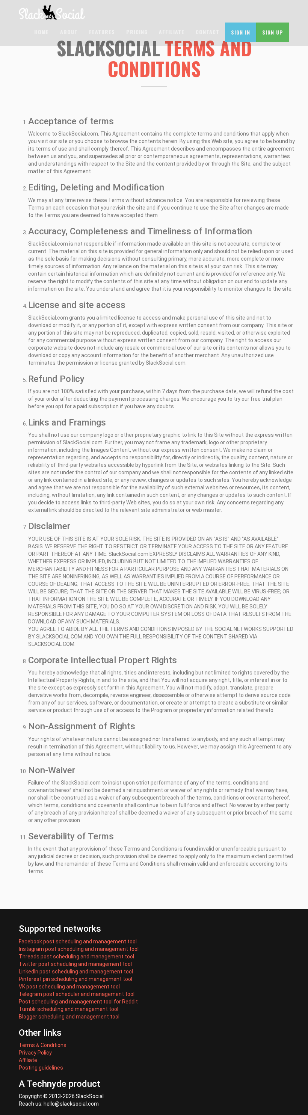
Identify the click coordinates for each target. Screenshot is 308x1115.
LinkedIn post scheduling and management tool (76, 972)
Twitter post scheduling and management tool (75, 964)
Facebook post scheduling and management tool (78, 941)
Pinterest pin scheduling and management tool (75, 979)
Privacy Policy (35, 1053)
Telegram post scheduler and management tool (76, 994)
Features (102, 32)
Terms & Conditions (42, 1045)
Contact (207, 32)
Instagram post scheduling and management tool (79, 949)
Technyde (46, 1084)
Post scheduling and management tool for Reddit (78, 1002)
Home (41, 32)
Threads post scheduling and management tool (76, 957)
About (69, 32)
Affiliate (171, 32)
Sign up (272, 32)
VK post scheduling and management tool (69, 987)
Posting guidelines (41, 1068)
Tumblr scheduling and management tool (68, 1009)
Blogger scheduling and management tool (69, 1017)
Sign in (240, 32)
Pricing (137, 32)
